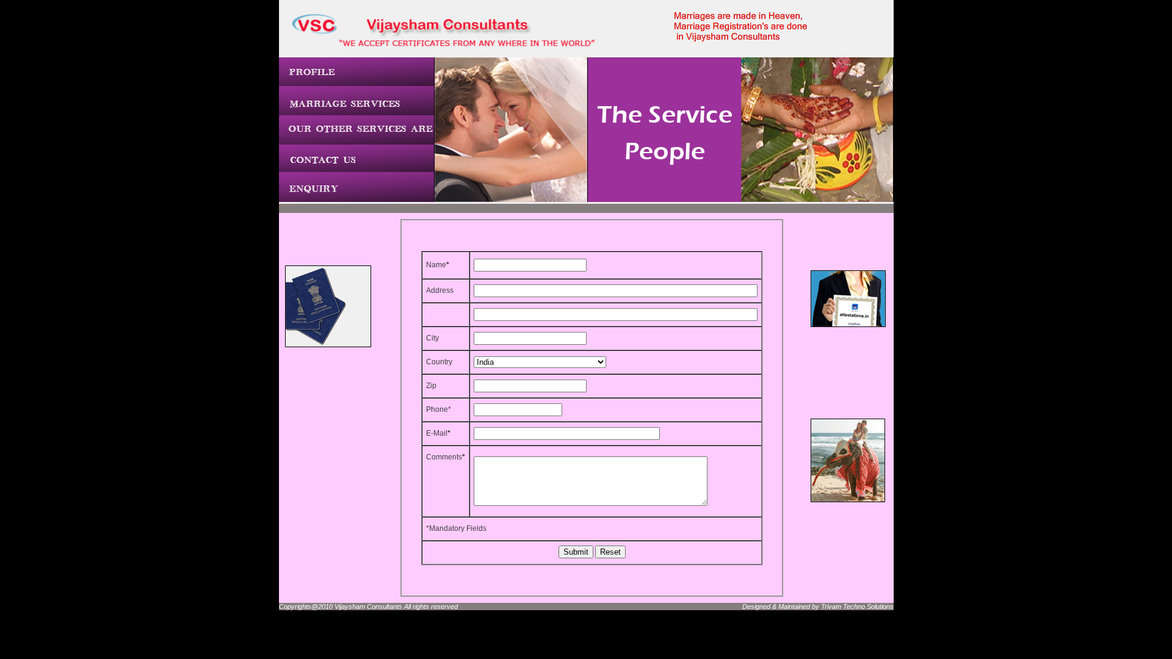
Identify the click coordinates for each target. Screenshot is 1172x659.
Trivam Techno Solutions (857, 606)
